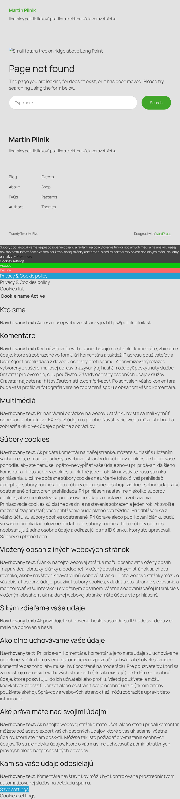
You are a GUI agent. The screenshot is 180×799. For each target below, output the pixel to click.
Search (156, 102)
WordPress (163, 233)
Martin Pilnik (22, 10)
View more (24, 256)
